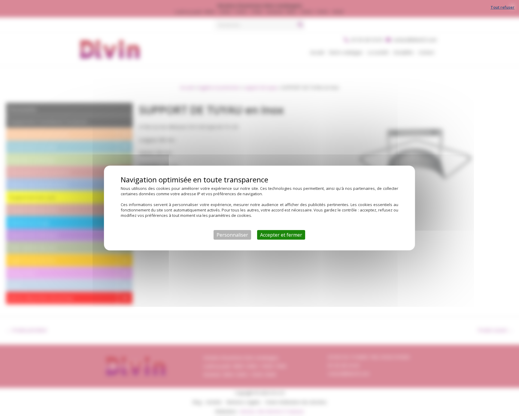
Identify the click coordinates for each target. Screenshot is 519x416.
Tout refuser (502, 7)
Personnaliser (232, 235)
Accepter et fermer (281, 235)
